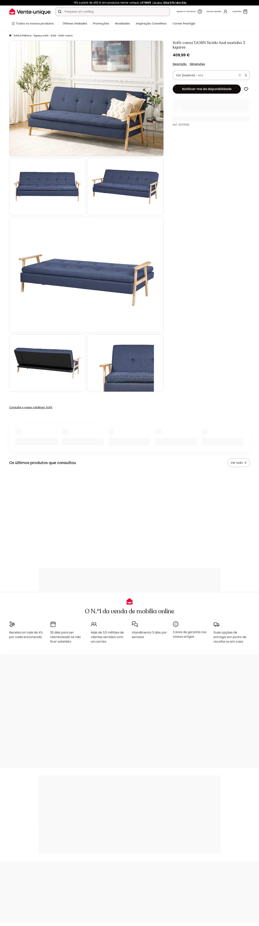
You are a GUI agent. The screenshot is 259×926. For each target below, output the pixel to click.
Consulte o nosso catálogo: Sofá (30, 407)
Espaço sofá (41, 35)
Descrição (180, 64)
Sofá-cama (65, 35)
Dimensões (197, 64)
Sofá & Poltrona (22, 35)
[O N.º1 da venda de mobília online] (30, 11)
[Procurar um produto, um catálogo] (60, 11)
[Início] (10, 36)
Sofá (53, 35)
